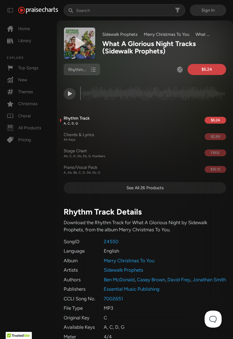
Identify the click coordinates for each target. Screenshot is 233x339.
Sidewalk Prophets (120, 34)
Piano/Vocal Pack (82, 169)
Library (24, 40)
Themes (25, 91)
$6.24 (206, 69)
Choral (24, 115)
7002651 (113, 298)
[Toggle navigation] (10, 10)
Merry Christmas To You (166, 34)
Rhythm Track (77, 120)
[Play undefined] (79, 43)
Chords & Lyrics (79, 137)
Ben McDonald (119, 279)
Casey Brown (151, 279)
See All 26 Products (145, 187)
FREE (215, 153)
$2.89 (215, 136)
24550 (111, 241)
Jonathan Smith (209, 279)
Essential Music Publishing (131, 289)
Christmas (28, 103)
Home (24, 28)
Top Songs (28, 67)
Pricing (24, 139)
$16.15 (215, 169)
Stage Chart (84, 153)
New (22, 79)
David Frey (178, 279)
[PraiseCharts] (38, 10)
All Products (29, 127)
